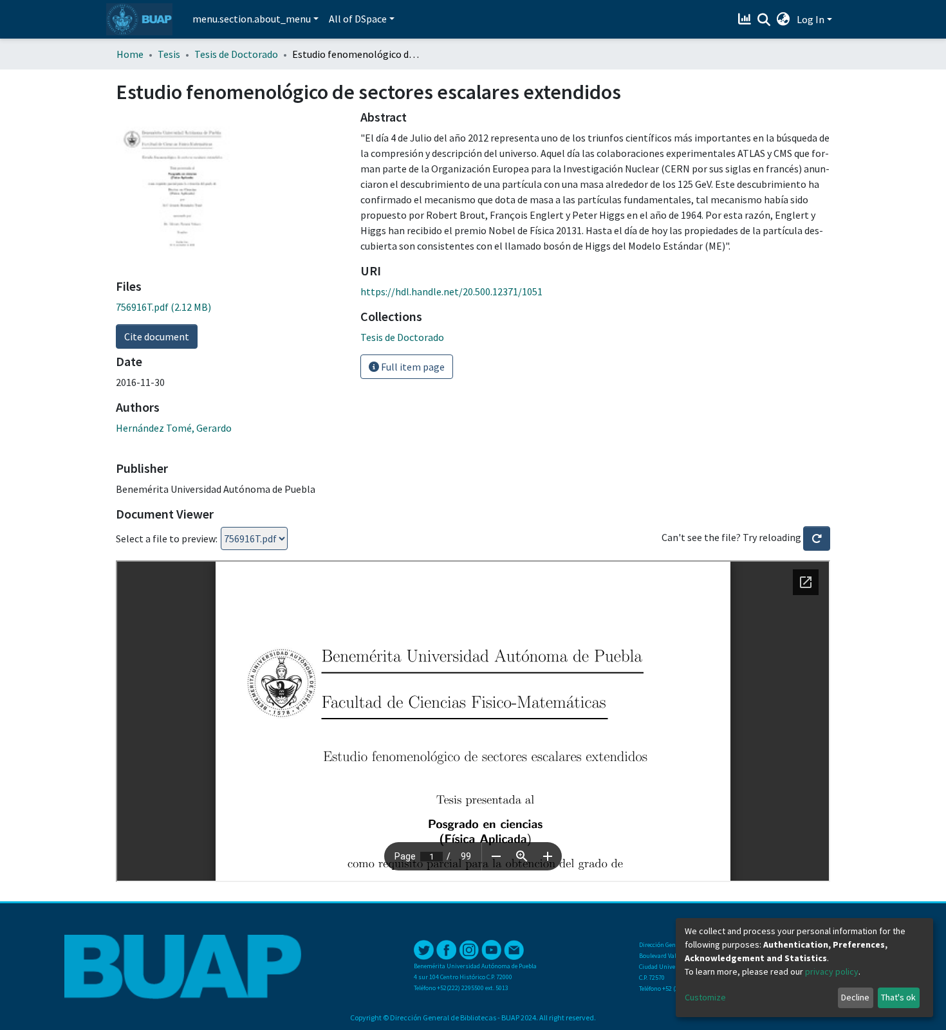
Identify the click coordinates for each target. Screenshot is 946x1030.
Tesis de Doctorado (236, 54)
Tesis (169, 54)
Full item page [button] (412, 366)
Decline (855, 997)
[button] (783, 19)
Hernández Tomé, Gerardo (174, 427)
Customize (705, 997)
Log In (810, 19)
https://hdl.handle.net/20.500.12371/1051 (451, 291)
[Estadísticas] (746, 19)
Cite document (156, 336)
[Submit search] (764, 20)
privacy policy (831, 971)
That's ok (898, 997)
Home (130, 54)
